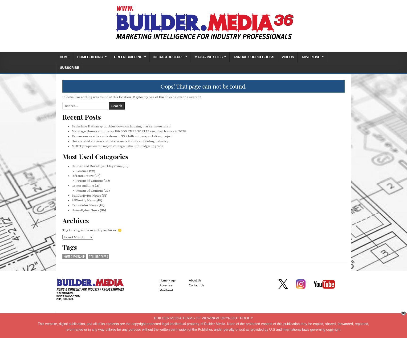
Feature (82, 171)
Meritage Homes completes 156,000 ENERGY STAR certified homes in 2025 (129, 131)
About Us (195, 280)
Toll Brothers (98, 256)
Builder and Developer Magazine (97, 166)
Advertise (310, 57)
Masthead (166, 290)
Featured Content (89, 181)
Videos (288, 57)
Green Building (128, 57)
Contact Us (196, 285)
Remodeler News (85, 205)
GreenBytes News (85, 210)
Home (65, 57)
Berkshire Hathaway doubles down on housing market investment (121, 126)
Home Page (167, 280)
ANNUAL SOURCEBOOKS (253, 57)
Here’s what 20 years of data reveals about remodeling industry (120, 141)
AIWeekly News (84, 200)
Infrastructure (168, 57)
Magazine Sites (209, 57)
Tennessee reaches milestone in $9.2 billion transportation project (122, 136)
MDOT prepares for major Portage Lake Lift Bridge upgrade (117, 146)
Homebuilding (90, 57)
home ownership (74, 256)
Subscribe (69, 67)
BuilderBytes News (86, 195)
